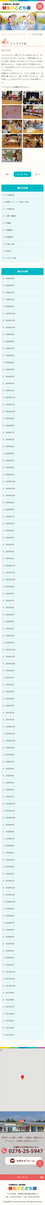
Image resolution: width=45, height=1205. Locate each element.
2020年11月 (10, 734)
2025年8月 (10, 341)
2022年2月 (10, 636)
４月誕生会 (10, 209)
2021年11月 (10, 657)
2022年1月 (10, 643)
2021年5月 (10, 692)
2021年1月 (10, 720)
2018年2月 (10, 958)
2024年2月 (10, 467)
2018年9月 (10, 909)
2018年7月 (10, 923)
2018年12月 (10, 888)
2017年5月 (10, 1021)
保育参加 (9, 237)
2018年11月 (10, 895)
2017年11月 (10, 979)
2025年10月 (10, 327)
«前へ (7, 174)
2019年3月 (10, 867)
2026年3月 (10, 292)
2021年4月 (10, 699)
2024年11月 (10, 404)
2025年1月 (10, 390)
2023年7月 (10, 517)
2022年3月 (10, 629)
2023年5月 (10, 531)
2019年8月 (10, 832)
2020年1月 (10, 797)
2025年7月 (10, 348)
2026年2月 (10, 299)
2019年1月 (10, 881)
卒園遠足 (9, 230)
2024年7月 (10, 432)
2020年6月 (10, 769)
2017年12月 (10, 972)
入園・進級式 (11, 216)
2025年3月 (10, 376)
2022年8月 (10, 594)
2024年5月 (10, 446)
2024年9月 (10, 418)
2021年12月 (10, 650)
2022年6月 (10, 608)
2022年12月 (10, 566)
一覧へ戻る (23, 174)
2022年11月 (10, 572)
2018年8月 (10, 916)
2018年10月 (10, 902)
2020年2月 (10, 790)
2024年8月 (10, 426)
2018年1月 (10, 965)
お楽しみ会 (10, 244)
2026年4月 (10, 285)
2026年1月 (10, 306)
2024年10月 (10, 412)
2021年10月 (10, 664)
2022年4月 (10, 622)
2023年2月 (10, 552)
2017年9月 (10, 993)
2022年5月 (10, 615)
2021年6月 (10, 685)
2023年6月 (10, 524)
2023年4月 (10, 538)
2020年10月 (10, 741)
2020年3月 (10, 783)
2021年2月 (10, 713)
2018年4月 (10, 944)
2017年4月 (10, 1028)
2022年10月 (10, 580)
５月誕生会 (10, 195)
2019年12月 (10, 804)
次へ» (37, 174)
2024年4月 (10, 454)
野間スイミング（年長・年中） (18, 202)
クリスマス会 (11, 258)
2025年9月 (10, 334)
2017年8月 (10, 1000)
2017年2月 (10, 1035)
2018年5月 (10, 937)
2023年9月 (10, 503)
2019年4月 (10, 860)
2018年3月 (10, 951)
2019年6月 (10, 846)
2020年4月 (10, 776)
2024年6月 (10, 440)
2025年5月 (10, 362)
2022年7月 (10, 601)
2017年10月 (10, 986)
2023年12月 (10, 481)
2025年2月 (10, 383)
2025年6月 (10, 355)
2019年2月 (10, 874)
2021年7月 (10, 678)
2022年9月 (10, 587)
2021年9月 (10, 671)
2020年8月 (10, 755)
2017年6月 (10, 1014)
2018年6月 (10, 930)
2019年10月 (10, 818)
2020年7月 (10, 762)
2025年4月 (10, 369)
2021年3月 (10, 706)
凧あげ (8, 251)
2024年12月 (10, 397)
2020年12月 (10, 727)
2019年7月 (10, 839)
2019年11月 (10, 811)
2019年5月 (10, 853)
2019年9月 (10, 825)
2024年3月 (10, 460)
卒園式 (8, 223)
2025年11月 (10, 320)
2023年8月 (10, 509)
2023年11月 (10, 489)
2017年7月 (10, 1007)
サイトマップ (22, 1177)
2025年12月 (10, 313)
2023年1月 (10, 559)
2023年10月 (10, 495)
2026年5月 (10, 278)
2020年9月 (10, 748)
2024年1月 (10, 475)
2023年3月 (10, 545)
